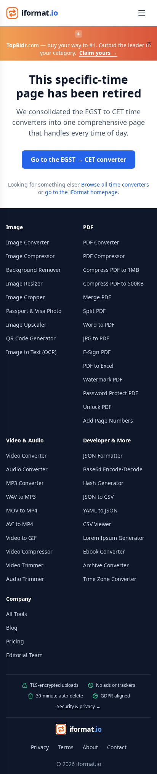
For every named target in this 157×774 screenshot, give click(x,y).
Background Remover (33, 269)
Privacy (40, 747)
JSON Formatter (103, 455)
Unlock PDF (97, 406)
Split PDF (94, 310)
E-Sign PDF (97, 352)
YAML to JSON (100, 510)
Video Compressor (29, 551)
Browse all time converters (115, 184)
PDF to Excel (98, 365)
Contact (117, 747)
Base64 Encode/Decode (113, 469)
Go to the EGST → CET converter (78, 159)
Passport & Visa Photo (33, 310)
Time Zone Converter (109, 578)
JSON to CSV (98, 496)
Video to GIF (21, 537)
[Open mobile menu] (142, 13)
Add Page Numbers (108, 420)
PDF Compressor (104, 256)
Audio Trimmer (25, 578)
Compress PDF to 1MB (111, 269)
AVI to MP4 (19, 524)
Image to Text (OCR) (31, 352)
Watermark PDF (102, 379)
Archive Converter (106, 565)
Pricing (15, 641)
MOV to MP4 (21, 510)
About (90, 747)
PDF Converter (101, 242)
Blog (12, 627)
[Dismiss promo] (149, 43)
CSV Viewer (97, 524)
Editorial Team (24, 655)
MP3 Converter (25, 483)
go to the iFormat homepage (81, 192)
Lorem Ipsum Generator (113, 537)
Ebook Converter (104, 551)
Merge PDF (97, 297)
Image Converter (27, 242)
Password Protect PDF (110, 393)
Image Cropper (25, 297)
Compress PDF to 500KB (113, 283)
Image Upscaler (26, 324)
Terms (66, 747)
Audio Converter (27, 469)
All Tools (16, 614)
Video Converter (26, 455)
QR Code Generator (31, 338)
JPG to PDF (96, 338)
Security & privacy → (79, 706)
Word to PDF (98, 324)
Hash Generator (103, 483)
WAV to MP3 (21, 496)
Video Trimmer (24, 565)
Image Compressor (30, 256)
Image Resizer (24, 283)
